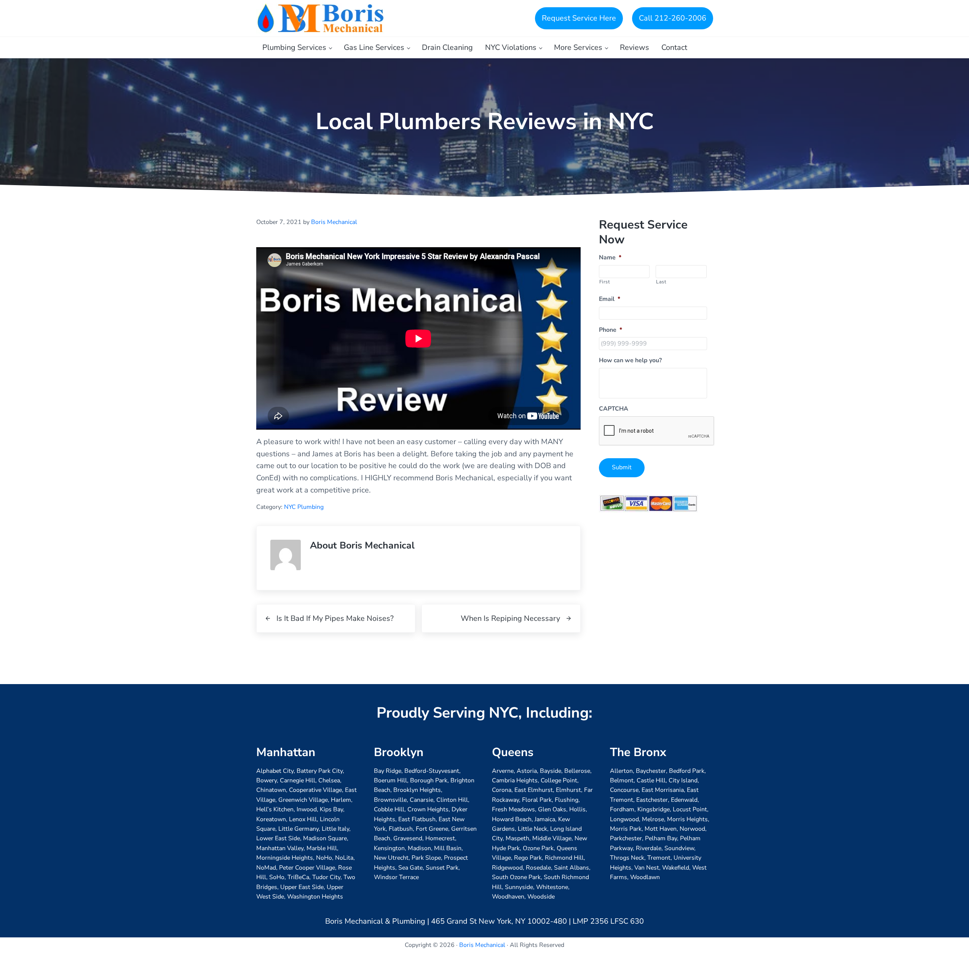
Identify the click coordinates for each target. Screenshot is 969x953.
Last (661, 281)
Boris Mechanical (482, 945)
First (604, 281)
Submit (622, 467)
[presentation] (657, 431)
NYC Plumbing (304, 507)
